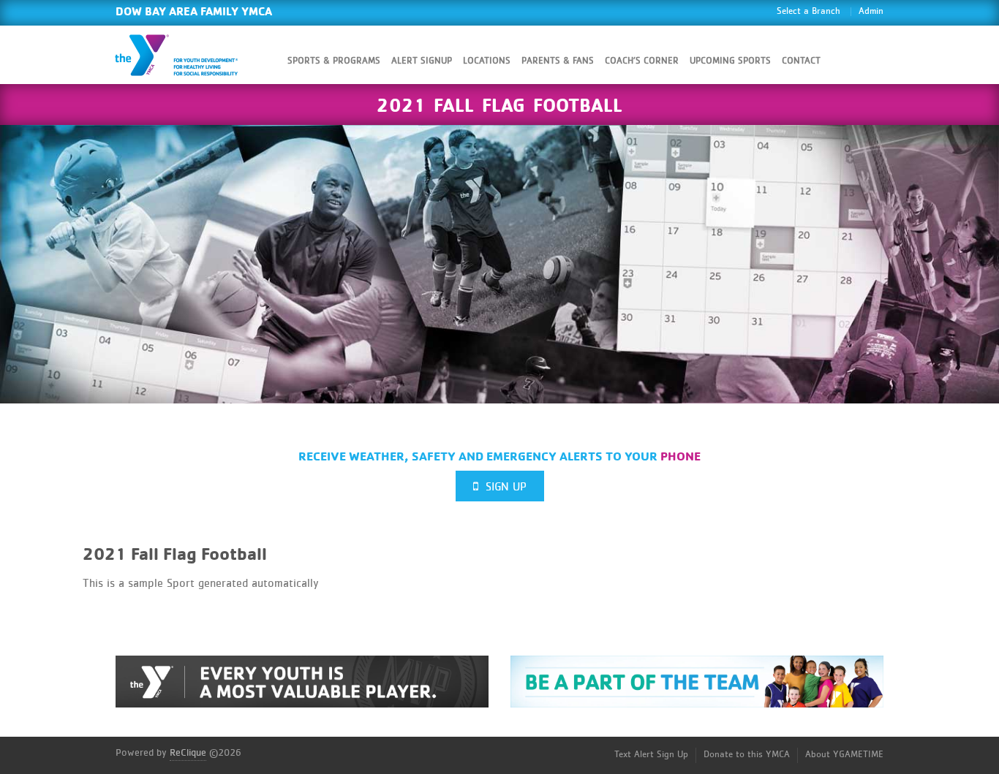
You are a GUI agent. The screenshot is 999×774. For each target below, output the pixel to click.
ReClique (188, 753)
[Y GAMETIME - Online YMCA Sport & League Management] (188, 55)
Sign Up (502, 487)
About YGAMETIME (844, 754)
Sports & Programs (333, 61)
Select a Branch (808, 11)
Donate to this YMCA (747, 754)
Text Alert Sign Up (651, 754)
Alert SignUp (421, 61)
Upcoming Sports (730, 61)
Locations (486, 61)
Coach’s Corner (642, 61)
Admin (871, 11)
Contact (801, 61)
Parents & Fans (557, 61)
